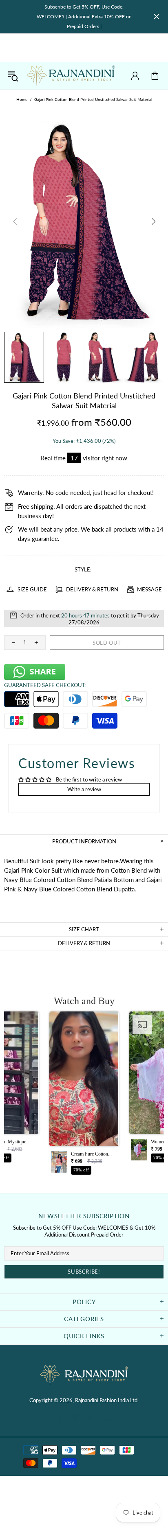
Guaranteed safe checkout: (45, 685)
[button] (83, 1095)
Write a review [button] (84, 789)
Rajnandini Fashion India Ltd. (71, 76)
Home (21, 99)
